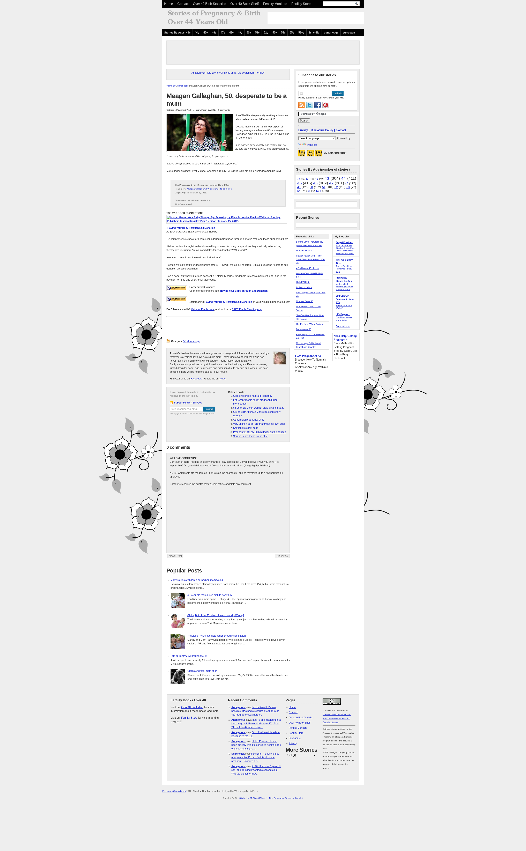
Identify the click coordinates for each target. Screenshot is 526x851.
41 (307, 178)
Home (168, 4)
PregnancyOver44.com (174, 791)
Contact (183, 4)
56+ (318, 190)
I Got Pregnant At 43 (308, 355)
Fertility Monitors (275, 4)
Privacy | (303, 130)
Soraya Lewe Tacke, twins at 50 (250, 436)
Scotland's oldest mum (245, 428)
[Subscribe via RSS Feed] (301, 105)
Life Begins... (343, 314)
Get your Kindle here (202, 309)
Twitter (222, 378)
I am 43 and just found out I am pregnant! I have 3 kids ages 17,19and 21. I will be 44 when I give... (256, 723)
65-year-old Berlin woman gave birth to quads (258, 407)
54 (299, 190)
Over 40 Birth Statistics (209, 4)
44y (197, 32)
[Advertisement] (316, 18)
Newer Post (175, 556)
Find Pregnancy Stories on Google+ (286, 798)
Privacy (293, 743)
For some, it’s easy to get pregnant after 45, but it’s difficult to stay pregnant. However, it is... (255, 757)
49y (240, 32)
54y (283, 32)
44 (343, 178)
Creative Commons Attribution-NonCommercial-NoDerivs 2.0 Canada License (337, 718)
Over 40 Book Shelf (244, 4)
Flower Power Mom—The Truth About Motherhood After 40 (310, 259)
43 (327, 178)
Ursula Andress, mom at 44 (202, 670)
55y (292, 32)
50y (249, 32)
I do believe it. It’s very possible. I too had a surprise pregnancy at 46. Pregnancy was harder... (255, 711)
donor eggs (331, 32)
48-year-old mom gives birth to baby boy (209, 595)
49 (299, 187)
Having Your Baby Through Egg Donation (191, 228)
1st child (314, 32)
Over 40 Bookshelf (192, 707)
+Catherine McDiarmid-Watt (252, 798)
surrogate (349, 32)
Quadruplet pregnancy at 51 (248, 419)
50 (174, 85)
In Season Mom (304, 287)
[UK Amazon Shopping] (318, 154)
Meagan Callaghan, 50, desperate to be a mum (209, 189)
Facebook (196, 378)
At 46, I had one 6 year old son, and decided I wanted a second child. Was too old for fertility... (256, 770)
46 (315, 183)
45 (299, 183)
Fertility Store (301, 4)
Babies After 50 (303, 329)
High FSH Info (303, 282)
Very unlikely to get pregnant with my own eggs (259, 423)
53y (274, 32)
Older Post (282, 556)
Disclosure (295, 738)
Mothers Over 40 (304, 301)
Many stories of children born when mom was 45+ (198, 580)
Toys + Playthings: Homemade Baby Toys (344, 269)
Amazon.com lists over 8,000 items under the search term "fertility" (228, 72)
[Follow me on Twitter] (309, 105)
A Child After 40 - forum (307, 268)
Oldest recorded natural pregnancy (252, 395)
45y (205, 32)
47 (331, 183)
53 (348, 187)
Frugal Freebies (344, 242)
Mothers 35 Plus (304, 250)
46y (214, 32)
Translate (312, 144)
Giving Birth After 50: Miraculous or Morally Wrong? (215, 615)
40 (298, 179)
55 (309, 191)
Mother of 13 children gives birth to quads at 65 (344, 286)
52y (266, 32)
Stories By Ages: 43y (177, 32)
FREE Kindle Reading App (247, 309)
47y (223, 32)
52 (336, 187)
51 (323, 187)
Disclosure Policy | (323, 130)
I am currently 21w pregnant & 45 (189, 655)
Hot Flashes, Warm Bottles (309, 324)
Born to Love (343, 326)
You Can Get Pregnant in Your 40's (345, 299)
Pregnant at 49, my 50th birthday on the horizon (259, 432)
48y (231, 32)
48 (346, 183)
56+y (301, 32)
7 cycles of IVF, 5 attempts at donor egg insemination (216, 635)
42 (316, 178)
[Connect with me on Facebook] (317, 105)
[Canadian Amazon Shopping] (310, 154)
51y (257, 32)
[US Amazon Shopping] (301, 154)
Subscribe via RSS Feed (188, 402)
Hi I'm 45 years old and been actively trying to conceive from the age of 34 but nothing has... (256, 745)
